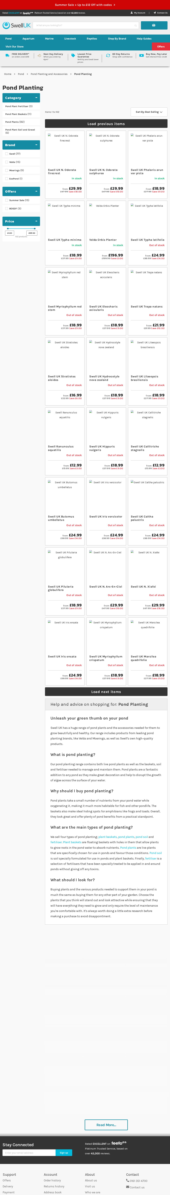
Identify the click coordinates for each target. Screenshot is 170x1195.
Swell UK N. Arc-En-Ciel (105, 586)
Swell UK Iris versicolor (105, 516)
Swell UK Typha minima (65, 239)
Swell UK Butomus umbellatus (61, 518)
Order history (52, 1180)
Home (8, 74)
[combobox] (83, 25)
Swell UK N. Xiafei (143, 586)
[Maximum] (35, 228)
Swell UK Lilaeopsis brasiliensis (144, 378)
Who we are (92, 1192)
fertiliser (56, 842)
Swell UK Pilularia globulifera (60, 588)
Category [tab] (13, 97)
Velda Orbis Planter (103, 239)
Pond (21, 74)
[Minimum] (8, 228)
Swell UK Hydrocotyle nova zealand (104, 378)
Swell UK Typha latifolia (148, 239)
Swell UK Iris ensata (62, 656)
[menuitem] (8, 39)
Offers (7, 1180)
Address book (53, 1192)
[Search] (136, 25)
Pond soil (156, 853)
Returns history (54, 1186)
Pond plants (128, 848)
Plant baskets (72, 842)
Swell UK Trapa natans (147, 306)
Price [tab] (9, 221)
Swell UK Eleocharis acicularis (103, 308)
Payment (9, 1192)
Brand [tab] (10, 144)
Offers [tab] (10, 191)
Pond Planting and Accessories (49, 74)
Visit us (90, 1186)
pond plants (126, 837)
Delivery (8, 1186)
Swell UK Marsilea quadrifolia (143, 658)
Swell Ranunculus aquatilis (61, 448)
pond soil (142, 837)
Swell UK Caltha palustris (142, 518)
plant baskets (107, 837)
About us (91, 1180)
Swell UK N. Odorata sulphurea (103, 171)
